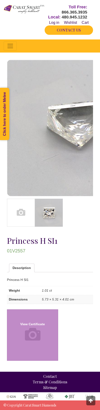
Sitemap (50, 387)
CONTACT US (69, 30)
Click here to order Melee (5, 114)
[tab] (21, 268)
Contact (50, 376)
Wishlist (70, 23)
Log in (54, 23)
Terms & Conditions (50, 381)
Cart (85, 23)
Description (22, 268)
